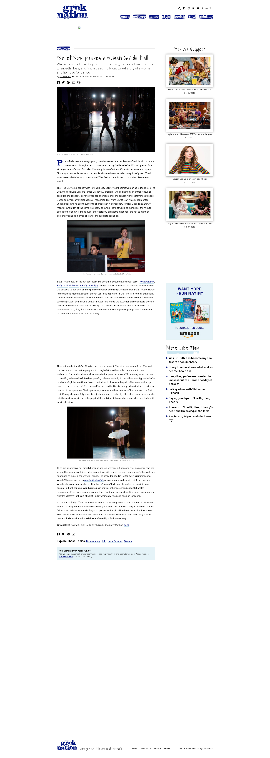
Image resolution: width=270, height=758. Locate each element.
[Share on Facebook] (58, 82)
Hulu (104, 541)
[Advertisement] (106, 340)
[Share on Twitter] (63, 82)
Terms (167, 748)
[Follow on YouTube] (198, 8)
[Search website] (179, 8)
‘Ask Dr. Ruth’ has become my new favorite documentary (190, 359)
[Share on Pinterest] (68, 82)
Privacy (157, 748)
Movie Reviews (115, 541)
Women (128, 541)
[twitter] (73, 76)
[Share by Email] (73, 82)
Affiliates (145, 748)
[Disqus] (106, 605)
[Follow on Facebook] (184, 8)
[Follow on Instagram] (189, 8)
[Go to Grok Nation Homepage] (72, 11)
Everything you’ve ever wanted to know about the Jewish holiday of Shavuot (190, 379)
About (135, 748)
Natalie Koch (65, 76)
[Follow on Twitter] (193, 8)
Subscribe (207, 8)
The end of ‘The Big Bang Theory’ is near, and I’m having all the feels (191, 409)
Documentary (93, 541)
